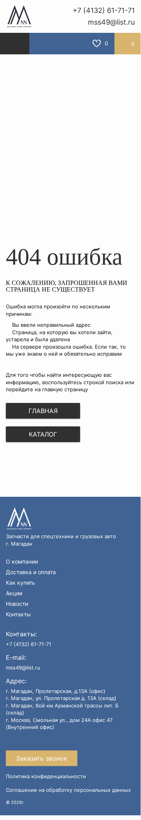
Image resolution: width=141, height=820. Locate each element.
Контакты (18, 614)
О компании (22, 561)
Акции (14, 593)
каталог (43, 434)
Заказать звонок (41, 758)
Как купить (20, 582)
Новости (17, 604)
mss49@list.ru (111, 22)
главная (43, 411)
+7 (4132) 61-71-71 (104, 10)
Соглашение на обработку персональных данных (68, 790)
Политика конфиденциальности (46, 776)
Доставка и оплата (31, 572)
